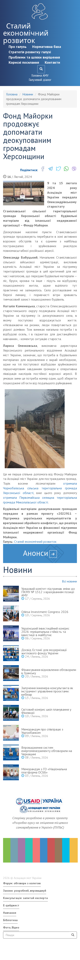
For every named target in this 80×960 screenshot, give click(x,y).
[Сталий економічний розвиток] (43, 850)
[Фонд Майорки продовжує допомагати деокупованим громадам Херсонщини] (23, 193)
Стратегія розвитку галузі (30, 52)
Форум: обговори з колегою (22, 883)
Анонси (35, 553)
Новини (27, 94)
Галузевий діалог (40, 80)
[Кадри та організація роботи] (21, 850)
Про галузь (17, 46)
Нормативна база (46, 46)
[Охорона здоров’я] (36, 850)
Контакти (52, 62)
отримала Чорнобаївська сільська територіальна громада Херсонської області (40, 488)
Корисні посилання (24, 62)
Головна (11, 94)
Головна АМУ (40, 75)
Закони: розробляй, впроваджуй (24, 890)
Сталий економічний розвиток (25, 33)
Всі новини (69, 581)
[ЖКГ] (66, 850)
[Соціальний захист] (51, 850)
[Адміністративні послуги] (58, 850)
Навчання (9, 913)
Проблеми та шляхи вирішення (34, 57)
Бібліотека (10, 920)
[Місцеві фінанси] (14, 850)
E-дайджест (11, 905)
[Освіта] (29, 850)
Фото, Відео (11, 927)
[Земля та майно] (6, 850)
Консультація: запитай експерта (25, 898)
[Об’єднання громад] (73, 850)
